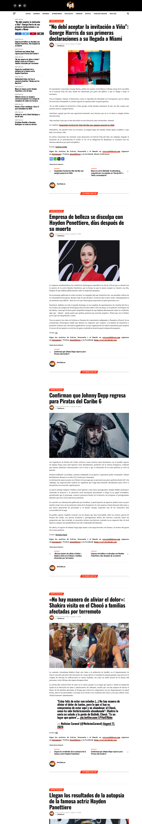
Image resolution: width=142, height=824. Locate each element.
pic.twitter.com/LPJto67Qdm (96, 717)
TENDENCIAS (79, 14)
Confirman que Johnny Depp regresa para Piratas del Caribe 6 (27, 52)
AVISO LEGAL (113, 14)
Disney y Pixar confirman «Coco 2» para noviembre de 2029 (27, 108)
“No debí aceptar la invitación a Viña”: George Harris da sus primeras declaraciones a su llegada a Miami (27, 25)
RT (56, 333)
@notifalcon (75, 154)
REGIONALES (36, 14)
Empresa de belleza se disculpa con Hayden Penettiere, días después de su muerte (27, 44)
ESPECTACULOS (69, 14)
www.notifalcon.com (111, 151)
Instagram (56, 154)
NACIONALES (46, 14)
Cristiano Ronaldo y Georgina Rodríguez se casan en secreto (26, 123)
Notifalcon (61, 46)
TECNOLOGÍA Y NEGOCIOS (100, 14)
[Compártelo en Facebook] (18, 33)
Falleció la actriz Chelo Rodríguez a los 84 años (27, 115)
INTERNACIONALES (57, 14)
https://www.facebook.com (105, 340)
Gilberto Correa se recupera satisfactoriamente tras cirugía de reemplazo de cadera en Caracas (27, 99)
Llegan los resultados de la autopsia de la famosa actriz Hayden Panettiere (25, 71)
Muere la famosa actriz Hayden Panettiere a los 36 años (26, 90)
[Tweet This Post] (25, 33)
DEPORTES (88, 14)
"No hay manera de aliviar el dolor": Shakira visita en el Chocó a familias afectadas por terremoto (27, 61)
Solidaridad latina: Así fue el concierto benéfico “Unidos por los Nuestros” (27, 81)
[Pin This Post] (33, 33)
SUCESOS (28, 14)
